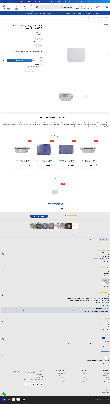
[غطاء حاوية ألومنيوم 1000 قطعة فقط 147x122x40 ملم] (55, 192)
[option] (76, 55)
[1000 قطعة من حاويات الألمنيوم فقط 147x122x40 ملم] (22, 149)
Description (62, 117)
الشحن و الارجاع (50, 117)
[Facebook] (41, 384)
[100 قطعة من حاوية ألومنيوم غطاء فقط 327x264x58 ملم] (44, 149)
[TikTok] (33, 384)
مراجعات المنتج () (93, 239)
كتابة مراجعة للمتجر (39, 216)
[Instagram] (37, 384)
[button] (69, 7)
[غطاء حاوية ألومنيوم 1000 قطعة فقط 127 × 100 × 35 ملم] (88, 149)
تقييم (41, 117)
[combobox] (56, 7)
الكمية (40, 57)
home (106, 17)
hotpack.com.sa (105, 248)
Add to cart (20, 60)
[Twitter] (25, 384)
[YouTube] (29, 384)
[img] (71, 215)
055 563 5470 (37, 377)
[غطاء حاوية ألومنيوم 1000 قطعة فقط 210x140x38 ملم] (66, 149)
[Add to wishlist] (4, 60)
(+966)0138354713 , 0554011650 (32, 376)
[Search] (54, 7)
